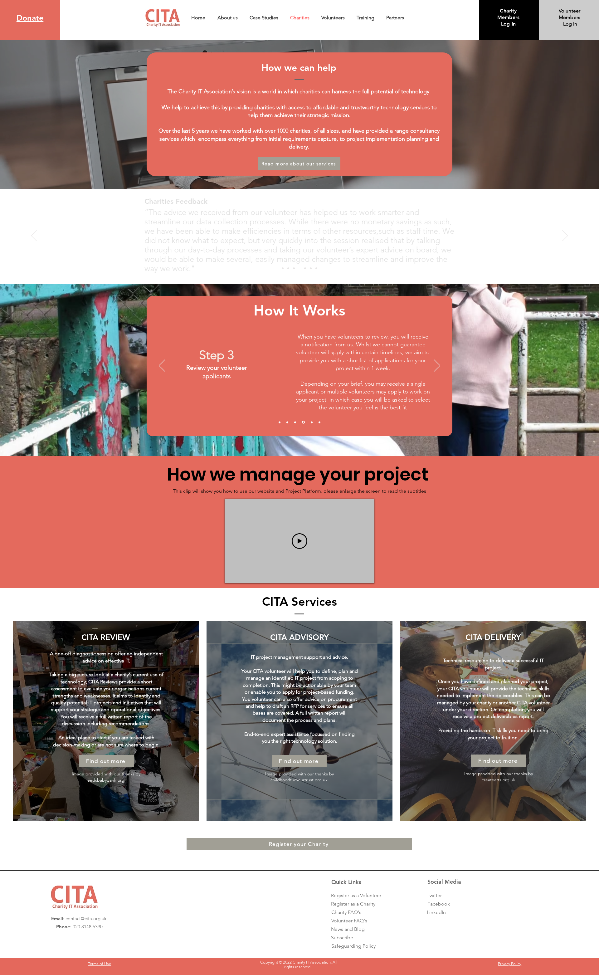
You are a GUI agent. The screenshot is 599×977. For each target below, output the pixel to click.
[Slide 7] (311, 268)
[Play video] (299, 541)
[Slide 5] (311, 422)
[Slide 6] (305, 268)
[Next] (565, 236)
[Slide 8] (316, 268)
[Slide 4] (299, 268)
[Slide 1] (283, 268)
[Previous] (34, 236)
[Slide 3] (294, 268)
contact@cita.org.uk (86, 918)
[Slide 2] (288, 268)
